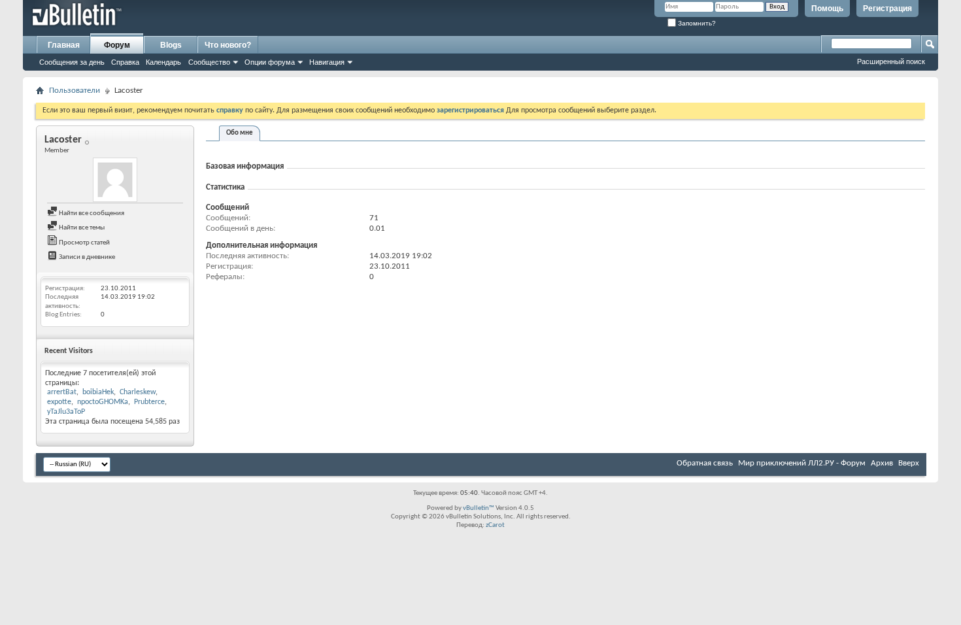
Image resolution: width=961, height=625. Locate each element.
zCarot (495, 525)
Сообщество (209, 62)
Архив (882, 463)
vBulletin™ (478, 508)
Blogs (171, 45)
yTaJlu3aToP (66, 412)
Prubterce (149, 402)
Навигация (327, 62)
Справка (125, 62)
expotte (59, 402)
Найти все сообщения (91, 213)
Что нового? (228, 45)
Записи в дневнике (86, 257)
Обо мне (239, 133)
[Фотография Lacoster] (115, 179)
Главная (64, 45)
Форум (117, 45)
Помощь (827, 8)
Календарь (163, 62)
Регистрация (887, 8)
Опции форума (269, 62)
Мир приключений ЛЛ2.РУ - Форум (802, 463)
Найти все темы (81, 227)
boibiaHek (98, 392)
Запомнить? (696, 23)
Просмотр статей (84, 242)
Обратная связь (705, 463)
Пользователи (74, 90)
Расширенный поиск (891, 61)
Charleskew (138, 392)
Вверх (908, 463)
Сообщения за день (72, 62)
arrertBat (61, 392)
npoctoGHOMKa (102, 402)
